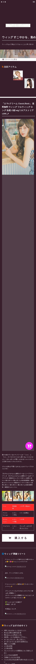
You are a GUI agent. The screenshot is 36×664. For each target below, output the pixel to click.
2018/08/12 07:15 (21, 614)
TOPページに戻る (10, 59)
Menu (33, 2)
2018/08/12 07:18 (21, 566)
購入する (19, 537)
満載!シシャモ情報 (9, 644)
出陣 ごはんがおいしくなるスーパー (15, 630)
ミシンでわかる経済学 (11, 655)
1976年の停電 (8, 646)
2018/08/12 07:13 (19, 578)
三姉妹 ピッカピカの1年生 (12, 657)
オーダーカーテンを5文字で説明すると (16, 641)
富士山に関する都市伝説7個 (12, 632)
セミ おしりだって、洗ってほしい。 (15, 639)
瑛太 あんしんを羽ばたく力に (13, 635)
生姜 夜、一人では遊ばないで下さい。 (16, 637)
